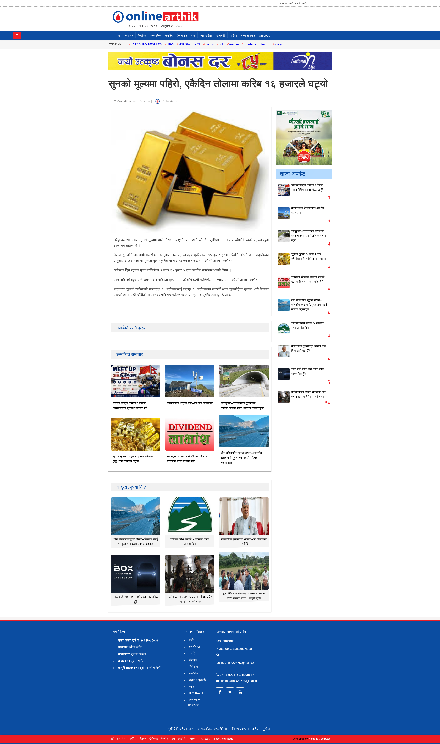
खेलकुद (193, 660)
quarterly (250, 44)
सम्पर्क (304, 3)
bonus (209, 44)
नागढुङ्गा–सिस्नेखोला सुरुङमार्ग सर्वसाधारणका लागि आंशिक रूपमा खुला (308, 236)
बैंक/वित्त (142, 35)
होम (119, 35)
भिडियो (233, 35)
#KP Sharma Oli (189, 44)
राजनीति (221, 35)
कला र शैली (206, 35)
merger (234, 44)
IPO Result (196, 693)
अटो (193, 35)
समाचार (129, 35)
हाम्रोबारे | (284, 3)
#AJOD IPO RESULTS (146, 44)
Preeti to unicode (194, 702)
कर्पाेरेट (169, 35)
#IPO (170, 44)
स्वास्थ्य (193, 686)
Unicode (264, 35)
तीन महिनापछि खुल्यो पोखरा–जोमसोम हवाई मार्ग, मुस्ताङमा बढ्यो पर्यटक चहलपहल (241, 458)
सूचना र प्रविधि (197, 680)
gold (221, 44)
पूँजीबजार (182, 35)
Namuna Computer (319, 738)
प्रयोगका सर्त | (295, 3)
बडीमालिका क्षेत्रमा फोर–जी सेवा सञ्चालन (190, 403)
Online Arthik (170, 101)
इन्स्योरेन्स (155, 35)
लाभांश (278, 44)
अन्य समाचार (248, 35)
